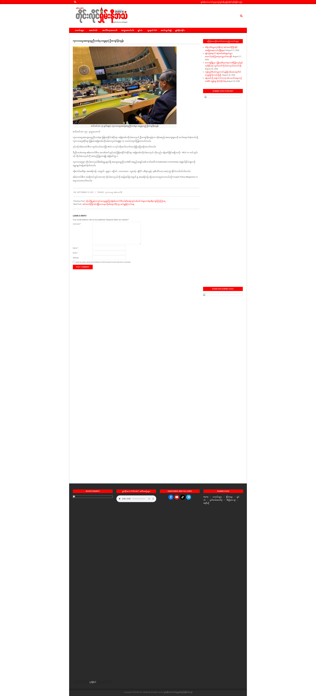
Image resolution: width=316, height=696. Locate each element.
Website (76, 258)
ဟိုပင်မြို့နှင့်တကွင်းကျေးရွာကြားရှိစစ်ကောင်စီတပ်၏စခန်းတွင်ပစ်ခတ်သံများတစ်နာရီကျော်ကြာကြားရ (125, 201)
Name (75, 248)
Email (75, 253)
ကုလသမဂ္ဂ (109, 192)
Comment (77, 224)
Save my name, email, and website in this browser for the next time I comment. (103, 262)
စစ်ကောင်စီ (118, 192)
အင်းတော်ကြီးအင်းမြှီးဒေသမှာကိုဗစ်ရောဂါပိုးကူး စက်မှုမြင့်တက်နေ (108, 204)
